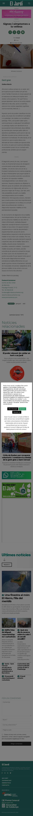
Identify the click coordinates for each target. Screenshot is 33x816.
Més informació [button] (12, 409)
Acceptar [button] (22, 409)
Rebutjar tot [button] (16, 412)
